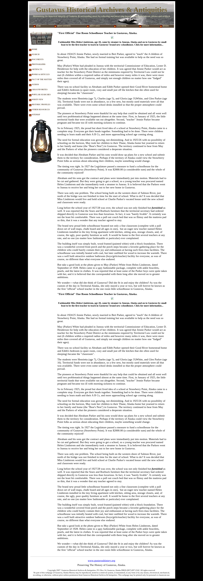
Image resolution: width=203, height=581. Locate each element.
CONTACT (145, 26)
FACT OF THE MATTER (41, 79)
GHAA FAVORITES (39, 90)
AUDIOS (35, 84)
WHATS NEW (37, 99)
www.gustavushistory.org (101, 560)
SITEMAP (35, 115)
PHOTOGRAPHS (38, 64)
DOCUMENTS (37, 59)
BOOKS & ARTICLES (40, 74)
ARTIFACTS (36, 69)
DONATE (165, 26)
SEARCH (35, 54)
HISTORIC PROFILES (40, 105)
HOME (38, 26)
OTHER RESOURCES (40, 110)
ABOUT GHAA (94, 26)
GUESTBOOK (121, 26)
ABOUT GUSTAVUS (63, 26)
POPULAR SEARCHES (41, 95)
